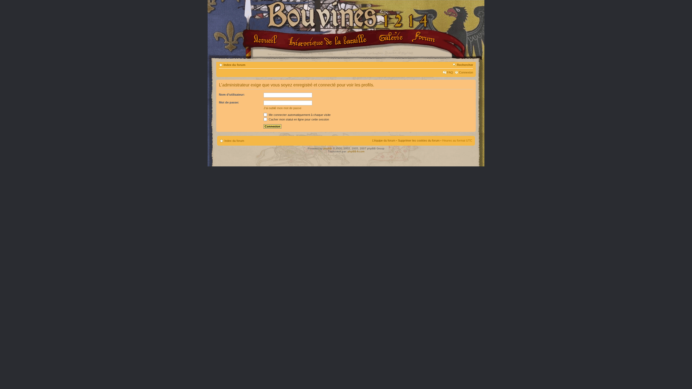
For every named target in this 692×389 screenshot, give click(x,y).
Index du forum (234, 64)
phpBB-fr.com (356, 151)
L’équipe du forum (383, 140)
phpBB (327, 148)
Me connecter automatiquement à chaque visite (299, 114)
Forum (424, 37)
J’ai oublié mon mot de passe (282, 108)
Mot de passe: (229, 102)
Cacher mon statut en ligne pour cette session (298, 119)
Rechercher (465, 64)
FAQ (450, 72)
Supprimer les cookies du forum (419, 140)
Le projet (328, 40)
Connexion (466, 72)
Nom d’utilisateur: (232, 94)
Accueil (267, 40)
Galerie (392, 37)
